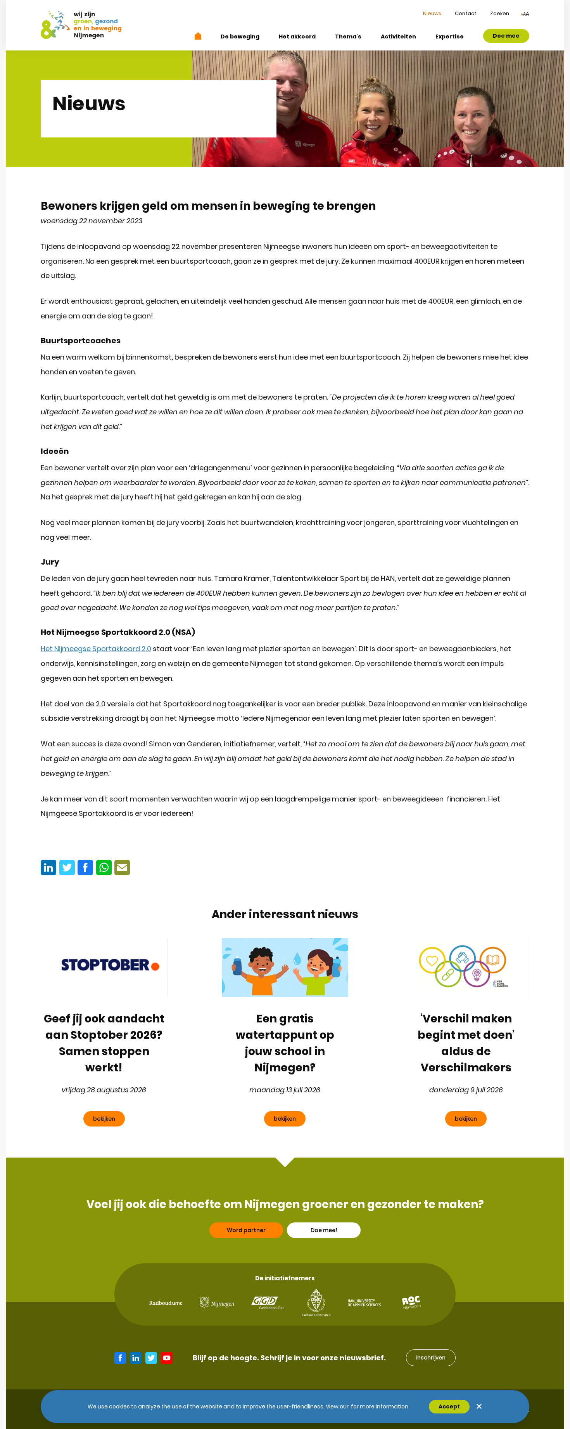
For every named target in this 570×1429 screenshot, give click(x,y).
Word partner (246, 1230)
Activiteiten (398, 36)
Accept (449, 1406)
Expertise (449, 36)
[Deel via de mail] (122, 867)
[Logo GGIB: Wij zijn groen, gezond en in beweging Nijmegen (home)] (81, 25)
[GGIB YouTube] (167, 1358)
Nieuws (432, 13)
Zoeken (499, 13)
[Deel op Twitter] (67, 867)
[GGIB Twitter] (151, 1358)
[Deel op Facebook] (85, 867)
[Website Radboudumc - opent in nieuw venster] (165, 1303)
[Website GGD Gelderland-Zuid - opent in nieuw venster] (267, 1303)
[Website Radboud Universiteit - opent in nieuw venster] (316, 1302)
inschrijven (431, 1357)
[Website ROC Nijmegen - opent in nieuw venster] (411, 1302)
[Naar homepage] (198, 36)
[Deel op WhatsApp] (104, 867)
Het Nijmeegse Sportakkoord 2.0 (96, 649)
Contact (466, 13)
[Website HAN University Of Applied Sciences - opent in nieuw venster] (364, 1302)
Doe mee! (324, 1230)
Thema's (348, 36)
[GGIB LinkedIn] (136, 1358)
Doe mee (506, 36)
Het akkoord (297, 36)
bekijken (104, 1119)
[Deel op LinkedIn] (48, 867)
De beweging (240, 36)
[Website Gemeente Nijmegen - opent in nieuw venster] (217, 1303)
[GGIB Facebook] (120, 1358)
